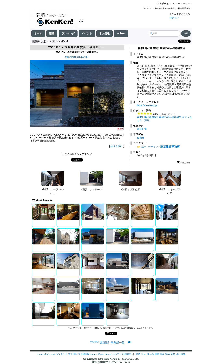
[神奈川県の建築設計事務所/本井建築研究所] (77, 125)
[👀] (54, 19)
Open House (104, 354)
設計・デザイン (149, 146)
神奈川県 (142, 129)
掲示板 (150, 354)
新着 (51, 33)
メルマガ (116, 354)
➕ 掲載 (136, 354)
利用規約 (126, 354)
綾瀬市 (140, 137)
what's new (49, 354)
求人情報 (104, 33)
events (94, 354)
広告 (173, 354)
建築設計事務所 (170, 146)
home (40, 354)
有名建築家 (84, 354)
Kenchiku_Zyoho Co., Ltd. (124, 358)
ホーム (38, 33)
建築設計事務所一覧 (107, 342)
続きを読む (117, 146)
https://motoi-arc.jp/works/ (77, 57)
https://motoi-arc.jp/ (147, 105)
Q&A (167, 354)
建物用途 (159, 354)
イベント (87, 33)
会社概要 (180, 354)
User (143, 354)
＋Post (121, 33)
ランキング (68, 33)
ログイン (174, 17)
